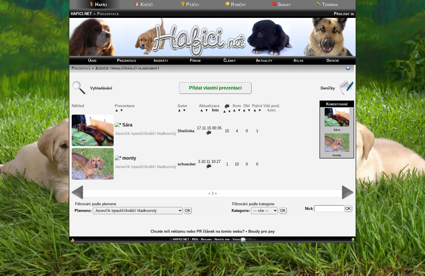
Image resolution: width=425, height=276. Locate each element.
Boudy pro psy (261, 231)
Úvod (92, 60)
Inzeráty (161, 60)
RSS (195, 239)
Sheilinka (186, 131)
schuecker (187, 164)
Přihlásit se (344, 14)
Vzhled (236, 239)
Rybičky (238, 4)
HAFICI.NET (81, 14)
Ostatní (332, 60)
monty (336, 155)
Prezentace (126, 60)
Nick (309, 208)
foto (215, 110)
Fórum (195, 60)
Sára (337, 129)
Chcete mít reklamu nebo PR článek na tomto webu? (198, 231)
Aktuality (264, 60)
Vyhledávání (101, 88)
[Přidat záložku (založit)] (72, 241)
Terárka (329, 4)
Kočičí (146, 4)
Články (229, 60)
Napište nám (222, 239)
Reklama (206, 239)
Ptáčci (192, 4)
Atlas (298, 60)
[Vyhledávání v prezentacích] (79, 94)
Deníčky (328, 88)
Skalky (283, 4)
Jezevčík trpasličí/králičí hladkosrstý (145, 133)
